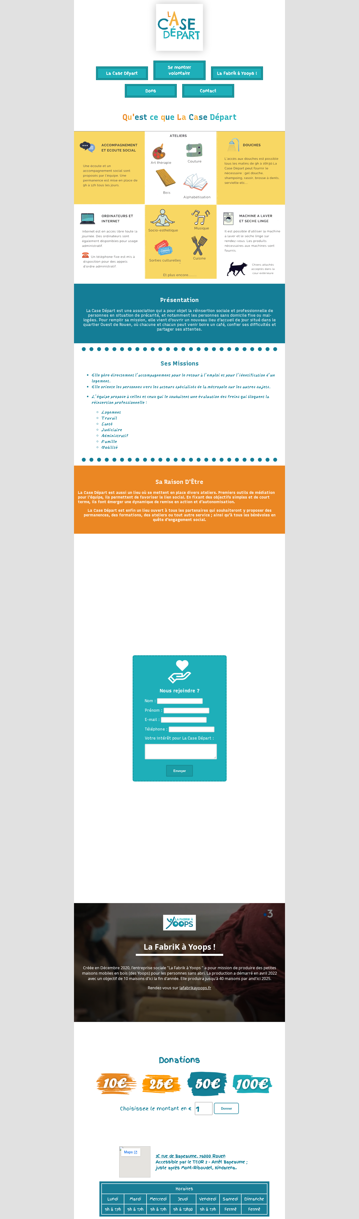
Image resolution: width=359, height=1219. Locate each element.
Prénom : (154, 710)
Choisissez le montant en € (155, 1109)
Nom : (151, 701)
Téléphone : (157, 729)
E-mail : (153, 720)
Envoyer (179, 771)
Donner (226, 1109)
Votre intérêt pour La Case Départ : (179, 738)
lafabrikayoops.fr (195, 988)
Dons (151, 91)
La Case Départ (122, 73)
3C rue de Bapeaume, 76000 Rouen (190, 1157)
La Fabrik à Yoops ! (237, 73)
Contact (208, 91)
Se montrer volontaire (179, 70)
